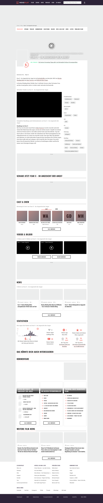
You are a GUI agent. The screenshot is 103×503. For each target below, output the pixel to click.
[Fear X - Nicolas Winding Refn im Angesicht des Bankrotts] (75, 294)
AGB (28, 497)
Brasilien (73, 102)
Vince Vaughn (55, 480)
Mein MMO (83, 497)
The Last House (70, 403)
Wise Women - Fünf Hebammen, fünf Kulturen (42, 473)
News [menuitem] (42, 2)
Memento (46, 408)
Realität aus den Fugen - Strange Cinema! (28, 396)
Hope (71, 470)
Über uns (19, 468)
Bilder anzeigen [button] (61, 257)
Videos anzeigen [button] (41, 257)
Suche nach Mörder (77, 144)
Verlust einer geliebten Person (71, 151)
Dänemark (76, 99)
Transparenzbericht (47, 497)
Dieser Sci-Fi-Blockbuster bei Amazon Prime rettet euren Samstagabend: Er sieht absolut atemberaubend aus (51, 449)
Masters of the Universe (72, 400)
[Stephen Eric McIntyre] (57, 216)
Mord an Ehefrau (73, 147)
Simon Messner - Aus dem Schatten (42, 468)
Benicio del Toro (56, 482)
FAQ (18, 473)
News (67, 29)
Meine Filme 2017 (27, 402)
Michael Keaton (55, 477)
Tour (18, 480)
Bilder (53, 29)
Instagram (34, 490)
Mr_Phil (26, 404)
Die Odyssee (69, 395)
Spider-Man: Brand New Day (73, 398)
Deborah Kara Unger (42, 80)
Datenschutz (36, 497)
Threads (48, 490)
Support (19, 475)
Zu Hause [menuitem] (58, 2)
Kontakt (18, 477)
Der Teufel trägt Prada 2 (40, 482)
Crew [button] (56, 209)
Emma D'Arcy (55, 475)
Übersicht (20, 29)
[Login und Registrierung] (84, 2)
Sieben (45, 398)
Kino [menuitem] (53, 2)
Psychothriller (68, 115)
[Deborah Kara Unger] (34, 216)
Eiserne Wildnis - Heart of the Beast (78, 480)
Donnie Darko (46, 418)
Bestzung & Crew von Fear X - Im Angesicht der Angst (33, 206)
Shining (45, 413)
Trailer (32, 29)
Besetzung (47, 29)
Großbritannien (68, 99)
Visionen (78, 140)
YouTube (26, 490)
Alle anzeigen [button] (51, 229)
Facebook (19, 490)
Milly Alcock (55, 468)
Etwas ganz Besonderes (40, 475)
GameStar (65, 497)
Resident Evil (73, 475)
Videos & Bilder (24, 234)
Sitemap (19, 470)
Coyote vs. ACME (73, 477)
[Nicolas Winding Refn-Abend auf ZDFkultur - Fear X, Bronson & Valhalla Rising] (51, 294)
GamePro (74, 497)
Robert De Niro (55, 473)
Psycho (45, 400)
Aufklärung (67, 144)
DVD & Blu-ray (60, 29)
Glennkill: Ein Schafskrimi (40, 480)
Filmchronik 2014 (27, 414)
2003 (66, 121)
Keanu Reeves (55, 470)
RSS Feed (64, 490)
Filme (21, 25)
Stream (26, 29)
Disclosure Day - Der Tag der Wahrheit (75, 408)
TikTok (41, 490)
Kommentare (38, 29)
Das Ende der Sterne (74, 468)
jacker (25, 399)
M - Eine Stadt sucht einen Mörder (51, 405)
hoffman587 (27, 417)
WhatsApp (56, 490)
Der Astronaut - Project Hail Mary (74, 415)
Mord (66, 147)
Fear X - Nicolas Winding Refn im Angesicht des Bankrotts (75, 305)
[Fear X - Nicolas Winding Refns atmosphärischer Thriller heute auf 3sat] (28, 294)
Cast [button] (46, 209)
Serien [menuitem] (37, 2)
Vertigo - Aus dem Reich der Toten (51, 403)
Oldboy (45, 415)
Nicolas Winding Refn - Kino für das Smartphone (29, 408)
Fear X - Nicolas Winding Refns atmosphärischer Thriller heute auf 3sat (27, 305)
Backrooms (69, 418)
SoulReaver (26, 411)
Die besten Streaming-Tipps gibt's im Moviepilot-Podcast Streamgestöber (58, 62)
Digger (71, 473)
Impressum (19, 497)
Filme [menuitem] (32, 2)
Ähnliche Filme (79, 29)
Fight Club (46, 395)
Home (18, 25)
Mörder (81, 147)
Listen (71, 29)
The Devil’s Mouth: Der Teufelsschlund (75, 410)
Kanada (66, 102)
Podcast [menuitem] (47, 2)
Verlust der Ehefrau (69, 140)
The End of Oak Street (71, 405)
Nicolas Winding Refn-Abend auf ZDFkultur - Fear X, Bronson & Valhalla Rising (51, 305)
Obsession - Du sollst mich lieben (74, 413)
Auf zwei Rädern (38, 470)
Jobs (58, 497)
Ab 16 (66, 109)
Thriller (75, 115)
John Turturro (30, 80)
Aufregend (67, 134)
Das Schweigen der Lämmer (49, 410)
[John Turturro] (22, 216)
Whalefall (72, 482)
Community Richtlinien (22, 482)
